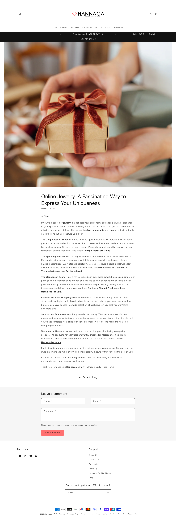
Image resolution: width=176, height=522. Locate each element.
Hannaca (48, 514)
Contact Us (94, 459)
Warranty (93, 469)
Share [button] (46, 216)
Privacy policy (72, 514)
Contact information (118, 514)
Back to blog (90, 377)
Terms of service (87, 514)
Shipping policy (102, 514)
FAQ (91, 478)
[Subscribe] (108, 492)
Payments (93, 464)
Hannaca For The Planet (100, 473)
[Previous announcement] (60, 34)
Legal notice (133, 514)
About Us (93, 455)
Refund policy (59, 514)
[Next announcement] (115, 34)
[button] (20, 14)
